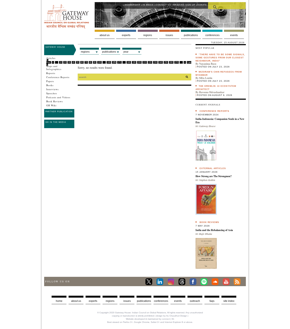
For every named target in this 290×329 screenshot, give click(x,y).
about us (76, 301)
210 (144, 62)
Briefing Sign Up (184, 5)
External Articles (213, 168)
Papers (50, 81)
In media (148, 5)
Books (49, 85)
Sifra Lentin (205, 78)
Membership (132, 5)
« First (48, 61)
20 (65, 62)
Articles (50, 58)
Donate (202, 5)
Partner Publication (59, 112)
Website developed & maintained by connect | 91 (150, 319)
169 (108, 62)
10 (61, 62)
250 (166, 62)
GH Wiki (51, 105)
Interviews (52, 89)
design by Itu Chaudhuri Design (171, 316)
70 (86, 62)
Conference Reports (57, 77)
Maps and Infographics (53, 68)
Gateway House (55, 47)
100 (99, 62)
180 (128, 62)
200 (139, 62)
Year (125, 51)
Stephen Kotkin (207, 180)
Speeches (51, 93)
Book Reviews (54, 101)
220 (150, 62)
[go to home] (66, 27)
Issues (169, 35)
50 (78, 62)
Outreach (195, 301)
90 (95, 62)
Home (59, 301)
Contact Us (163, 5)
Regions (147, 35)
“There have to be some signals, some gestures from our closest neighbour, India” (220, 57)
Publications (191, 35)
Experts (126, 35)
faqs (212, 301)
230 (155, 62)
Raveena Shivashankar (211, 92)
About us (105, 35)
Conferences (212, 35)
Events (234, 35)
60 (82, 62)
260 (171, 62)
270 (176, 62)
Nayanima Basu (207, 64)
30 (69, 62)
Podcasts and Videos (58, 97)
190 (134, 62)
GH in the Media (55, 122)
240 (160, 62)
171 (119, 62)
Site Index (228, 301)
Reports (50, 73)
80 (90, 62)
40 (73, 62)
